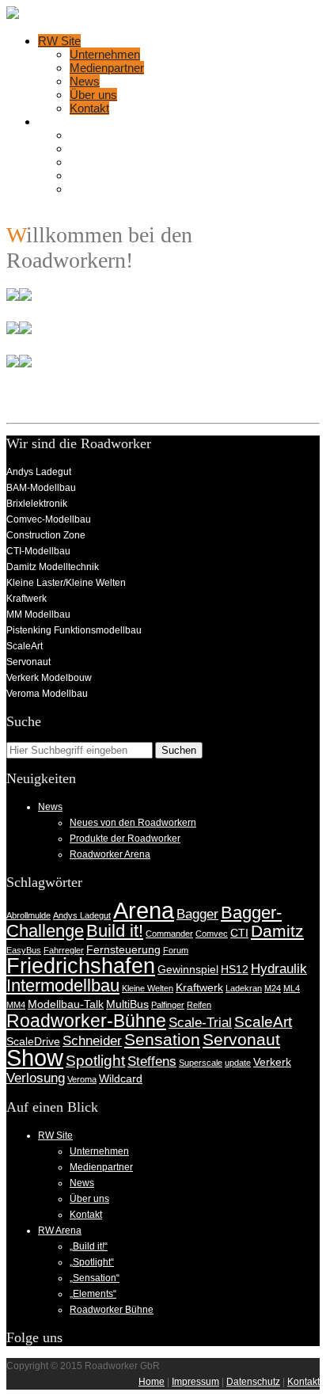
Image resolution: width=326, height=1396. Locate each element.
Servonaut (241, 1039)
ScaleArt (263, 1022)
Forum (175, 950)
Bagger (197, 914)
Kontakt (89, 108)
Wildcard (120, 1078)
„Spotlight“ (96, 148)
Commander (169, 933)
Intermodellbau (62, 985)
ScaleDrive (33, 1041)
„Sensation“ (99, 162)
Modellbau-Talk (66, 1004)
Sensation (162, 1039)
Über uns (93, 94)
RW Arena (64, 121)
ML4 (291, 988)
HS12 (234, 969)
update (238, 1062)
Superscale (200, 1062)
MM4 (15, 1005)
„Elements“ (98, 175)
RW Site (59, 41)
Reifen (199, 1005)
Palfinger (167, 1005)
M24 (272, 988)
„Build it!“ (92, 135)
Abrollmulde (28, 915)
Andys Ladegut (82, 915)
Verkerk (272, 1062)
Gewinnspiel (187, 969)
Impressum (195, 1381)
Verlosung (35, 1078)
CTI (239, 932)
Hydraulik (279, 968)
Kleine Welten (147, 988)
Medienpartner (107, 67)
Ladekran (244, 988)
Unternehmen (105, 54)
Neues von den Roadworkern (133, 822)
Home (151, 1381)
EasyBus (23, 950)
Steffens (151, 1061)
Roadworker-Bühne (86, 1020)
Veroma (82, 1079)
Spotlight (95, 1060)
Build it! (114, 931)
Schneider (92, 1040)
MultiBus (127, 1004)
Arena (143, 910)
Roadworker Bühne (119, 189)
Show (34, 1057)
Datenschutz (253, 1381)
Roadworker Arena (110, 854)
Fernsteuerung (123, 949)
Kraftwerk (199, 987)
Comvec (211, 933)
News (85, 81)
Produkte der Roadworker (125, 838)
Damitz (277, 931)
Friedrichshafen (80, 965)
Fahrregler (64, 950)
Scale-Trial (200, 1022)
